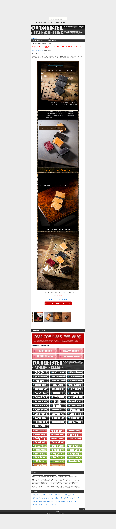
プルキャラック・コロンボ (50, 487)
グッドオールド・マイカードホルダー (40, 483)
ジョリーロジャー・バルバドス (39, 480)
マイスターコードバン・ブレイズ (63, 477)
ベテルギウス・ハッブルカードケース (39, 497)
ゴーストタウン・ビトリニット (37, 50)
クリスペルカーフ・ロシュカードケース (40, 482)
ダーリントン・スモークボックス (71, 483)
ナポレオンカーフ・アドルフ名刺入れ (64, 487)
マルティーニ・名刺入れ (37, 486)
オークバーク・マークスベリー (52, 479)
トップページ (34, 38)
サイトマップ (58, 511)
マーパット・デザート (63, 476)
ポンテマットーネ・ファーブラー (65, 480)
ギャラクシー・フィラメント (38, 487)
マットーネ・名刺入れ (77, 487)
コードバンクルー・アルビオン (39, 476)
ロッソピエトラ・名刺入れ (63, 497)
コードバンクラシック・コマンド (49, 477)
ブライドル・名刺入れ (60, 486)
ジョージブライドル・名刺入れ (55, 482)
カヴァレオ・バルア (76, 480)
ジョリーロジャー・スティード (65, 479)
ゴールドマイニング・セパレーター (52, 497)
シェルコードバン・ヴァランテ (64, 475)
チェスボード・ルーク (37, 477)
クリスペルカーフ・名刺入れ (49, 486)
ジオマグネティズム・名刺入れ (72, 486)
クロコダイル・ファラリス (38, 475)
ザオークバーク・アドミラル (51, 476)
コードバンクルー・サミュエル (50, 475)
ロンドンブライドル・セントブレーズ (56, 483)
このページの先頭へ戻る (82, 509)
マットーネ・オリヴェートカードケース (70, 482)
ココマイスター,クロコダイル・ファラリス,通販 (48, 23)
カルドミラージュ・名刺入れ (51, 480)
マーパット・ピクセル (73, 476)
